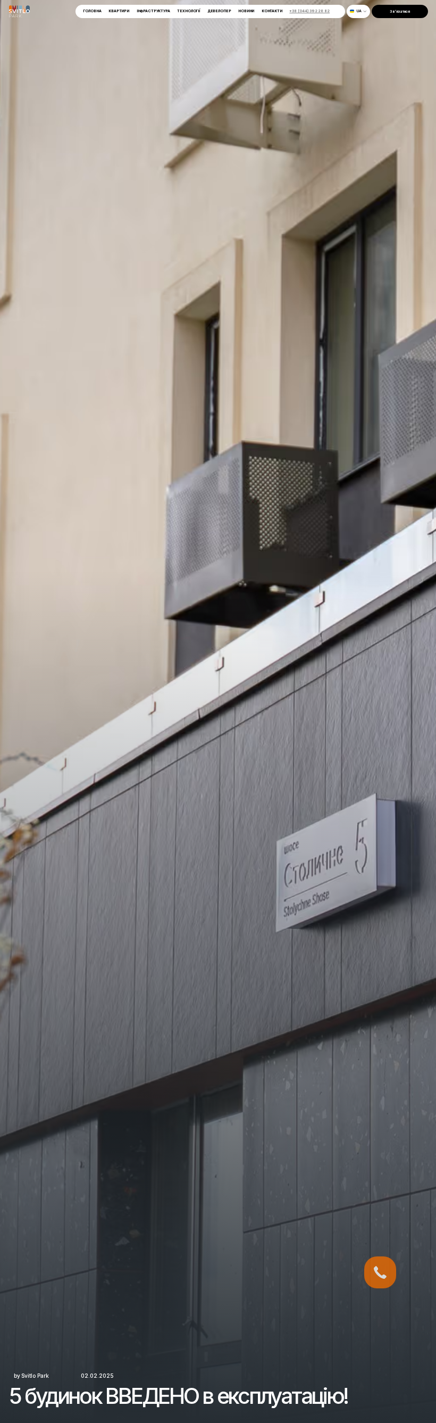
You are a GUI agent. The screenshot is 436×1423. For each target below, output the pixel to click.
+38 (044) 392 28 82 (309, 11)
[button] (358, 12)
